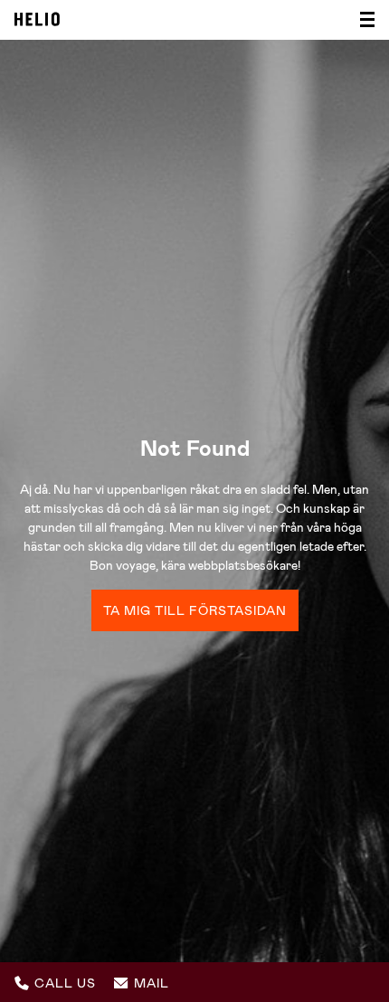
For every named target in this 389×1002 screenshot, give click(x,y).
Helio (37, 19)
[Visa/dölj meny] (362, 20)
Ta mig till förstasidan (195, 610)
